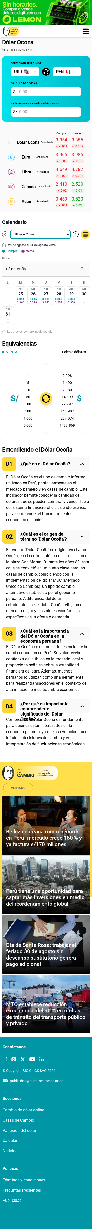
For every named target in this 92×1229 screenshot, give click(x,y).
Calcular (10, 1140)
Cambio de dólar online (23, 1110)
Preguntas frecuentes (22, 1190)
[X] (22, 1059)
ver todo (18, 788)
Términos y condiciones (24, 1180)
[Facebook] (6, 1059)
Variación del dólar (19, 1130)
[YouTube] (32, 1059)
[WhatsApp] (50, 1059)
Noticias (10, 1150)
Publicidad (12, 1200)
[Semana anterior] (5, 234)
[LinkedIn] (41, 1059)
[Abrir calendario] (85, 234)
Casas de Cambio (18, 1120)
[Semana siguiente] (76, 234)
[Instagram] (14, 1059)
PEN (60, 71)
